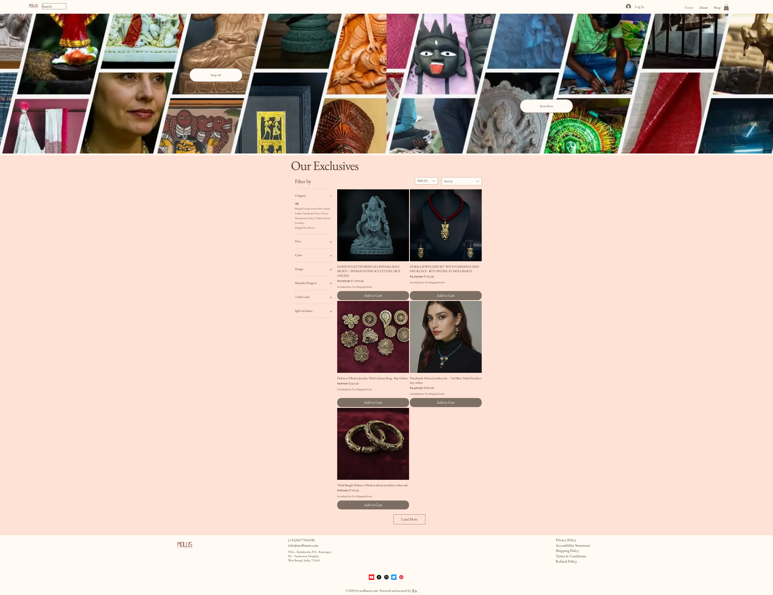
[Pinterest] (401, 577)
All (297, 203)
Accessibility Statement (573, 545)
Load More (409, 519)
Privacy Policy (566, 539)
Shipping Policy (567, 550)
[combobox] (461, 181)
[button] (726, 7)
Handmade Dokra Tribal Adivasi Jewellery (313, 220)
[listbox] (426, 181)
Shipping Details (364, 286)
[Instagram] (386, 577)
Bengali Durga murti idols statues (312, 208)
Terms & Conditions (571, 556)
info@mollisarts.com (303, 545)
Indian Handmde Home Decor (311, 213)
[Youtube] (371, 577)
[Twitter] (394, 577)
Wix (414, 590)
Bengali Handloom (305, 227)
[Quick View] (373, 225)
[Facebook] (379, 577)
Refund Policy (566, 561)
